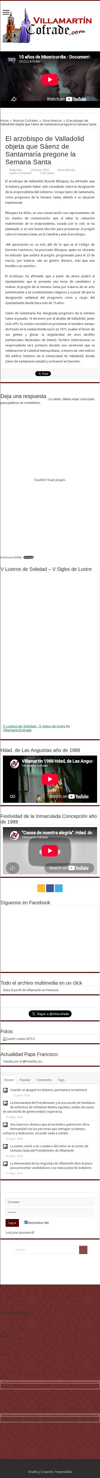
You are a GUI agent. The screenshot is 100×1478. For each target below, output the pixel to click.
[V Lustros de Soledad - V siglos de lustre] (50, 647)
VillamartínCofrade (17, 730)
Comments (44, 1080)
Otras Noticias (52, 120)
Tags (61, 1080)
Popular (25, 1080)
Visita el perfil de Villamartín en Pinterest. (31, 990)
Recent (9, 1080)
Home (4, 120)
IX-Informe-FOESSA (10, 557)
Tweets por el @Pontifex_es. (22, 1061)
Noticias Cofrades (25, 120)
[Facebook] (50, 888)
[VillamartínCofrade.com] (50, 25)
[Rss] (41, 888)
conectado (87, 399)
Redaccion (15, 170)
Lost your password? (20, 1232)
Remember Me (38, 1223)
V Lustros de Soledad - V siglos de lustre (34, 726)
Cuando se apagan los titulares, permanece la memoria (48, 1090)
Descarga (28, 557)
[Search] (83, 1250)
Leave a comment (20, 173)
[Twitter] (59, 888)
